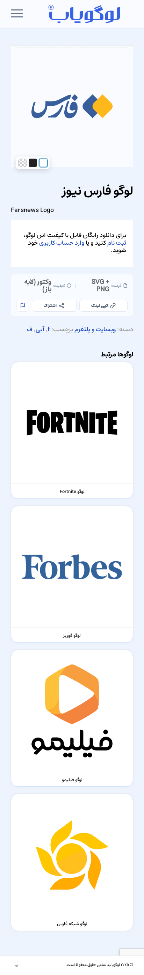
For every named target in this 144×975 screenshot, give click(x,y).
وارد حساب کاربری (61, 243)
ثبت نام (116, 243)
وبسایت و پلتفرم (95, 329)
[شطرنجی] (22, 163)
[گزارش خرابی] (22, 306)
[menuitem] (19, 14)
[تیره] (33, 163)
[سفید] (43, 163)
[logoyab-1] (84, 14)
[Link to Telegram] (16, 966)
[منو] (19, 14)
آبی (40, 329)
